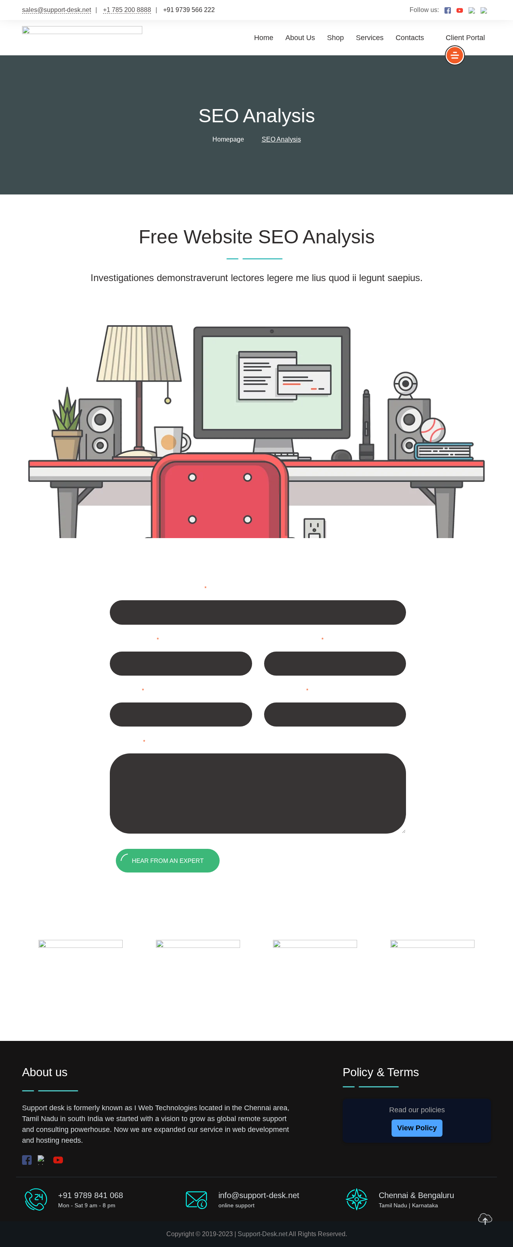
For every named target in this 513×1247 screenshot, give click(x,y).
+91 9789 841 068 (90, 1195)
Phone (131, 692)
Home (263, 37)
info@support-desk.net (258, 1195)
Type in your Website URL (162, 590)
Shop (335, 37)
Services (370, 37)
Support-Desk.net (262, 1234)
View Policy (417, 1128)
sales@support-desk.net (56, 9)
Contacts (410, 37)
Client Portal (465, 37)
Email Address (297, 641)
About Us (300, 37)
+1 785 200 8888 (127, 9)
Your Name (138, 641)
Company (290, 692)
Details (131, 743)
